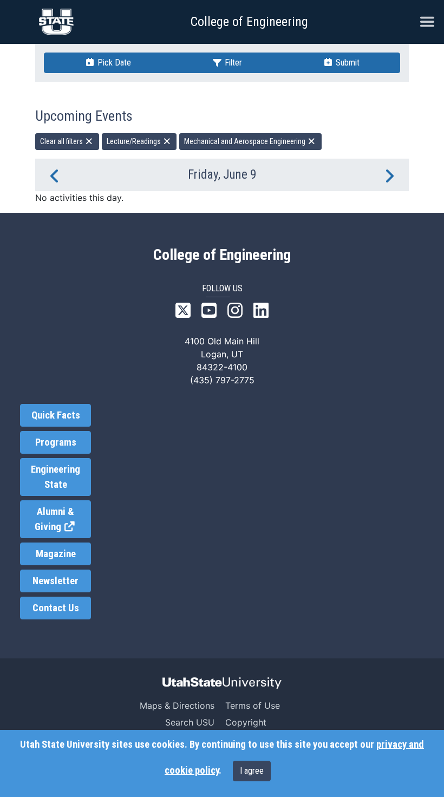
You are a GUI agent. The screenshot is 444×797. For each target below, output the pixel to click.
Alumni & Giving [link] (63, 519)
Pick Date (113, 62)
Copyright (245, 722)
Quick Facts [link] (55, 415)
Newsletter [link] (55, 581)
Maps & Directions (177, 705)
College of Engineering (249, 21)
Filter (232, 62)
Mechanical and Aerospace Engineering (245, 141)
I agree (252, 771)
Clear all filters (62, 141)
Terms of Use (252, 705)
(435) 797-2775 (222, 380)
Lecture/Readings (134, 141)
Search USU (189, 722)
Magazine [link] (56, 554)
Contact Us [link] (55, 608)
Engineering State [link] (55, 477)
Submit (347, 62)
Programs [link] (55, 442)
